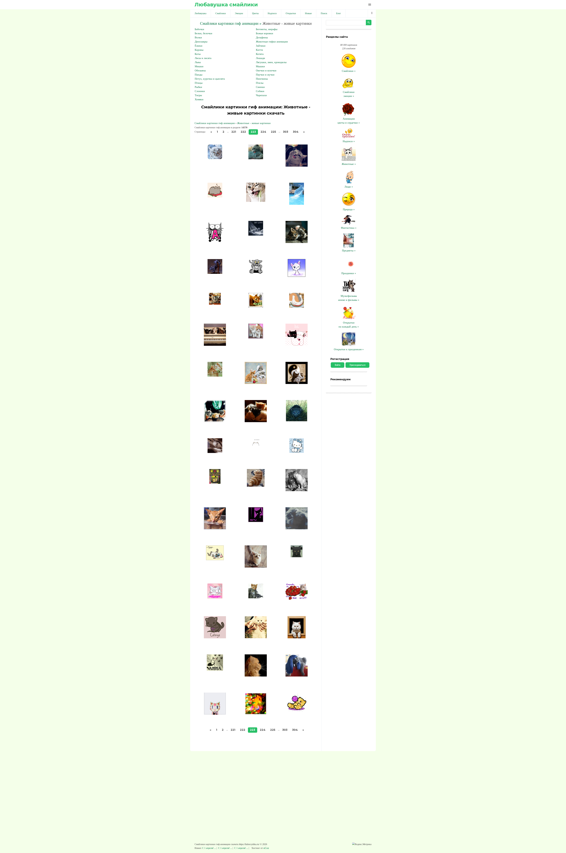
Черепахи (261, 95)
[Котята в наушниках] (297, 344)
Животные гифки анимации (272, 41)
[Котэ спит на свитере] (215, 196)
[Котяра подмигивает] (296, 275)
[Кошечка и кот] (297, 490)
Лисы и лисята (203, 58)
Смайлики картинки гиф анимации (215, 123)
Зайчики (260, 45)
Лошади (260, 58)
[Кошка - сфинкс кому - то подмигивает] (215, 528)
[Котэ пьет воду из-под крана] (297, 165)
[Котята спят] (256, 421)
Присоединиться (357, 365)
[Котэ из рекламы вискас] (215, 158)
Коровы (199, 49)
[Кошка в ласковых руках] (256, 637)
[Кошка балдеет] (215, 597)
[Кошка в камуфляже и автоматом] (255, 597)
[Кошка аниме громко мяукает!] (296, 556)
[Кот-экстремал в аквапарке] (296, 203)
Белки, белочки (203, 33)
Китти (259, 49)
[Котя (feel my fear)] (255, 234)
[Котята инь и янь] (297, 383)
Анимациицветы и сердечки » (349, 120)
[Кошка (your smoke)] (297, 528)
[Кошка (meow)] (255, 521)
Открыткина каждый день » (349, 324)
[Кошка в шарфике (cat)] (215, 713)
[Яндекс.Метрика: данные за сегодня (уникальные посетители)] (361, 844)
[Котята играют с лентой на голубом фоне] (256, 383)
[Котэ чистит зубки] (255, 201)
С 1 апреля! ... (209, 848)
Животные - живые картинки (254, 123)
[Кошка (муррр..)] (215, 559)
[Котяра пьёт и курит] (215, 303)
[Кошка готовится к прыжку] (296, 420)
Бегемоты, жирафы (266, 29)
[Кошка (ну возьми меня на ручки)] (256, 566)
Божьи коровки (264, 33)
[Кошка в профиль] (256, 675)
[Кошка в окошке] (297, 637)
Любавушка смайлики (226, 4)
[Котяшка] (296, 452)
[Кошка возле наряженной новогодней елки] (256, 713)
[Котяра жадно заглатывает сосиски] (215, 272)
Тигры (198, 95)
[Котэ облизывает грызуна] (255, 158)
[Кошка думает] (255, 444)
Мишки (199, 66)
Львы (198, 62)
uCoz (266, 848)
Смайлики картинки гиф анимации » (230, 23)
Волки (198, 37)
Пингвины (262, 78)
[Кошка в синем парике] (297, 675)
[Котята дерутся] (215, 375)
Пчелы (259, 82)
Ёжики (198, 45)
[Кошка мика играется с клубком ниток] (296, 710)
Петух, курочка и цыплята (210, 78)
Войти (337, 365)
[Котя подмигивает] (297, 242)
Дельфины (262, 37)
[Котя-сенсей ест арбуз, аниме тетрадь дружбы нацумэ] (296, 306)
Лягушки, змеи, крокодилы (271, 62)
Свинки (260, 87)
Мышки (260, 66)
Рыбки (198, 87)
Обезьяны (200, 70)
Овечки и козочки (266, 70)
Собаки (260, 91)
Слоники (200, 91)
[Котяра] (255, 306)
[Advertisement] (283, 798)
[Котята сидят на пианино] (215, 344)
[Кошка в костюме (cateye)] (215, 637)
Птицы (199, 82)
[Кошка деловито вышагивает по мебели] (215, 452)
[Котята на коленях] (215, 421)
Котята (260, 53)
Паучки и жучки (265, 74)
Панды (198, 74)
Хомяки (199, 99)
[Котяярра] (256, 485)
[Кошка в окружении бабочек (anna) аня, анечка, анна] (215, 669)
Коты (198, 53)
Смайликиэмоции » (348, 94)
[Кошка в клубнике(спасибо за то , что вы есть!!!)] (297, 599)
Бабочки (199, 29)
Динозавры (201, 41)
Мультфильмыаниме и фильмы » (348, 297)
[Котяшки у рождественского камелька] (215, 482)
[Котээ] (215, 242)
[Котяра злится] (255, 272)
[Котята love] (255, 337)
